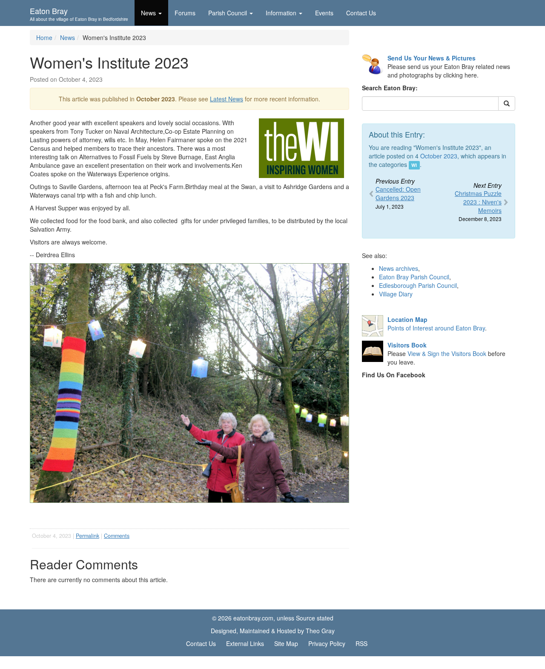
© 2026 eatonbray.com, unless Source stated (272, 618)
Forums (185, 13)
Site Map (286, 643)
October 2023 (438, 156)
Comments (116, 536)
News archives (398, 268)
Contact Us (361, 13)
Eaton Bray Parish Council (414, 277)
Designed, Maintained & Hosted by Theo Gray (273, 630)
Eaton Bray (79, 13)
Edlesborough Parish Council (418, 285)
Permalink (87, 536)
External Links (245, 643)
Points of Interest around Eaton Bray (436, 328)
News (67, 37)
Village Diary (396, 294)
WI (414, 165)
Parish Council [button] (227, 13)
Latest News (226, 99)
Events (324, 13)
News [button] (148, 13)
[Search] (506, 103)
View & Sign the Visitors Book (446, 353)
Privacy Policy (326, 643)
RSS (361, 643)
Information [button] (281, 13)
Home (44, 37)
